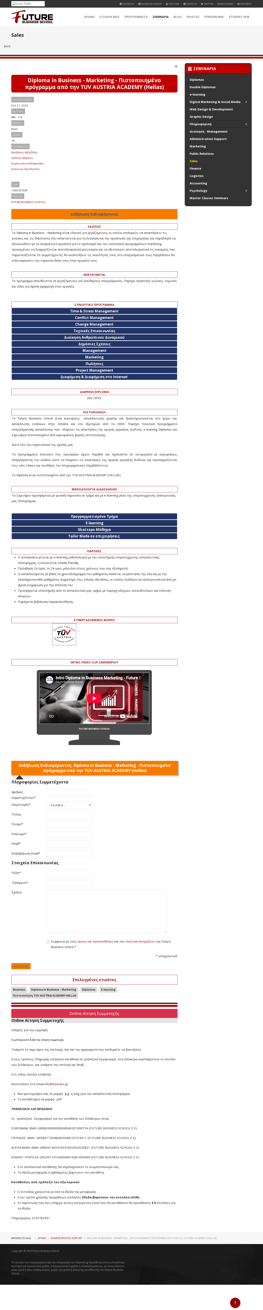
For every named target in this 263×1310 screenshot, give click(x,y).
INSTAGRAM (226, 3)
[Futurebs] (32, 17)
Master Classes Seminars (209, 198)
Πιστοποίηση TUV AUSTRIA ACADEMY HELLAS (44, 995)
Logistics (197, 176)
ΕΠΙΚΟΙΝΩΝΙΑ (214, 17)
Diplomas (88, 989)
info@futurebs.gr (56, 1084)
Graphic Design (201, 116)
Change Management (94, 324)
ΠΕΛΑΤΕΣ (193, 17)
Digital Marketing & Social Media (215, 102)
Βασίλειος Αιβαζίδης (24, 152)
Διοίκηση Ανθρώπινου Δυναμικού (94, 337)
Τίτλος (16, 814)
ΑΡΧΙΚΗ (89, 17)
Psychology (198, 190)
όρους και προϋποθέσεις (95, 941)
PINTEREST (245, 3)
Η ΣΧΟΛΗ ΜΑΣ (109, 17)
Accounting (198, 183)
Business (19, 989)
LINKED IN (191, 3)
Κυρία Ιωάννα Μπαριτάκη (27, 163)
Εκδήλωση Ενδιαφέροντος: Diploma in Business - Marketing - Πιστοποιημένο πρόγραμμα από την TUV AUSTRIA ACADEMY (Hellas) (95, 768)
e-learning (197, 94)
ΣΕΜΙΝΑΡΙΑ (161, 17)
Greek (27, 3)
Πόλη (16, 873)
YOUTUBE (173, 3)
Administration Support (208, 139)
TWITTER (208, 3)
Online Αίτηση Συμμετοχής (94, 1013)
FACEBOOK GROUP (151, 3)
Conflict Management (94, 317)
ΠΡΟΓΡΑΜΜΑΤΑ (136, 17)
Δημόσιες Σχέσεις (94, 344)
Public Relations (202, 153)
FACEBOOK (128, 3)
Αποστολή (21, 966)
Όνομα (17, 824)
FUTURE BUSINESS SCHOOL (28, 202)
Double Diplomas (203, 87)
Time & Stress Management (94, 311)
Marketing (94, 357)
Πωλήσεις (94, 363)
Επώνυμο (19, 834)
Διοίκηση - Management (209, 131)
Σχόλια (17, 892)
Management (94, 350)
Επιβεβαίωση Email (26, 853)
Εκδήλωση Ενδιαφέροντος (94, 214)
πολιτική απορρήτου (140, 941)
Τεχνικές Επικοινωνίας (94, 330)
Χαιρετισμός (21, 804)
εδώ (23, 444)
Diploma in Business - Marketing (53, 989)
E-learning (108, 989)
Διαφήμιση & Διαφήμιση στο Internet (94, 376)
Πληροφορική (200, 124)
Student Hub (239, 17)
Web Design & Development (211, 109)
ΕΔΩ (33, 1039)
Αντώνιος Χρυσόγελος (25, 169)
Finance (195, 168)
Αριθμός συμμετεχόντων (24, 794)
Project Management (94, 370)
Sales (194, 161)
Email (16, 843)
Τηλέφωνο (20, 882)
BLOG (177, 17)
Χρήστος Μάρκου (22, 158)
